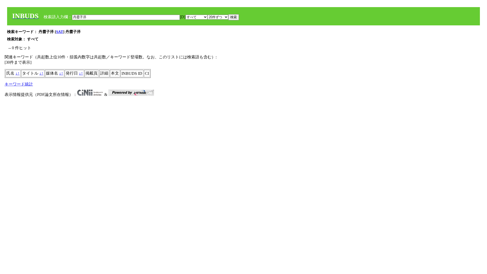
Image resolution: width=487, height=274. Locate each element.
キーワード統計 (19, 84)
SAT (59, 32)
